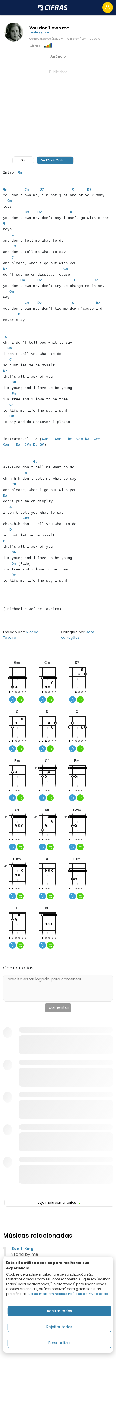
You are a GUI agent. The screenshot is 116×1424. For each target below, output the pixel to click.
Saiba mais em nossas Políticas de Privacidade (68, 1293)
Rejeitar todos (59, 1327)
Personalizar (59, 1342)
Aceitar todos (59, 1311)
